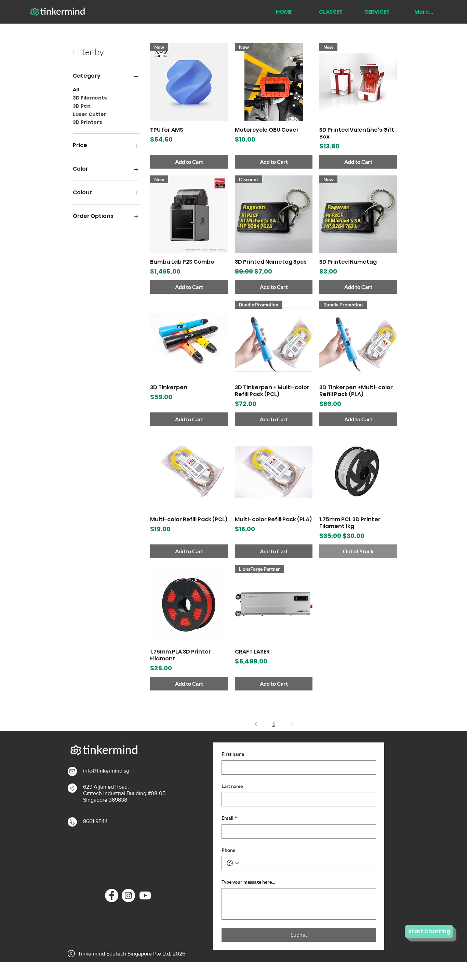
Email (229, 818)
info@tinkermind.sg (106, 771)
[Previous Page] (256, 724)
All (76, 89)
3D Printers (87, 122)
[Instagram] (128, 895)
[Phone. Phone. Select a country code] (233, 863)
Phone (228, 850)
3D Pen (82, 106)
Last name (232, 786)
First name (233, 754)
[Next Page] (292, 724)
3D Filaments (90, 97)
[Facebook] (111, 895)
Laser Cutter (89, 114)
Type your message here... (248, 882)
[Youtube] (145, 895)
